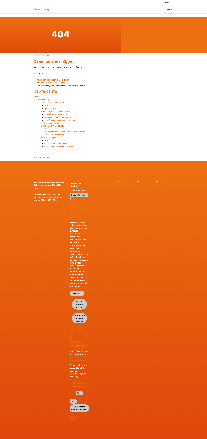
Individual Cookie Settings (79, 304)
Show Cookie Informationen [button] (79, 384)
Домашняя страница (41, 55)
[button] (173, 2)
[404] (42, 9)
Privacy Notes (76, 328)
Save (79, 393)
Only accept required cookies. (79, 318)
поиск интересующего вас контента (53, 80)
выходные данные (76, 184)
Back (73, 401)
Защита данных (78, 190)
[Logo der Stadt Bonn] (126, 183)
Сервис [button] (169, 9)
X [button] (70, 199)
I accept (77, 293)
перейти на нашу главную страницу (53, 83)
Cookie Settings (78, 195)
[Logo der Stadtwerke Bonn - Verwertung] (145, 185)
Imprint (73, 331)
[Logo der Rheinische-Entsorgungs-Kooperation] (165, 186)
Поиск (167, 3)
